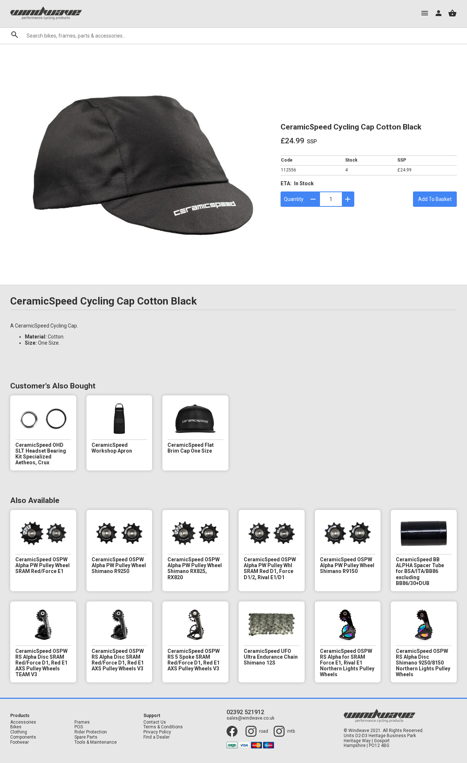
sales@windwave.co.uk (250, 718)
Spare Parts (85, 737)
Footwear (19, 742)
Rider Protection (90, 732)
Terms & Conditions (163, 727)
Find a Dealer (156, 737)
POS (78, 727)
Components (23, 737)
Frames (82, 722)
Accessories (23, 722)
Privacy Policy (157, 732)
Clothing (18, 732)
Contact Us (154, 722)
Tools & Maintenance (95, 742)
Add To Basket (435, 199)
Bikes (16, 727)
